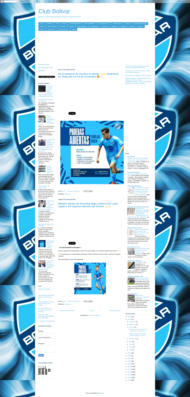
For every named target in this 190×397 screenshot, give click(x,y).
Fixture (42, 26)
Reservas (140, 26)
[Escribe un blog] (86, 191)
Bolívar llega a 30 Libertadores (43, 186)
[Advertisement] (95, 48)
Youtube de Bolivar (44, 289)
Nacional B (131, 156)
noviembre (132, 324)
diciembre (132, 321)
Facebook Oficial (43, 64)
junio (131, 344)
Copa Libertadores (89, 23)
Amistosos (49, 23)
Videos (74, 29)
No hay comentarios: (74, 191)
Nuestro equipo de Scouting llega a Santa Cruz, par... (137, 334)
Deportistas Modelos (135, 261)
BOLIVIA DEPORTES (134, 186)
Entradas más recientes (67, 310)
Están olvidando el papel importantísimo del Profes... (46, 303)
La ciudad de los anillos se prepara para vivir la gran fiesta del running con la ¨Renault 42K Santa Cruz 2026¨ (142, 191)
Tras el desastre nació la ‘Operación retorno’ (50, 169)
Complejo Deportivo (75, 23)
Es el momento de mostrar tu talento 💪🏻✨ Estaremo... (138, 330)
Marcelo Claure (133, 294)
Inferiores (105, 26)
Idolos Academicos (82, 26)
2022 (129, 356)
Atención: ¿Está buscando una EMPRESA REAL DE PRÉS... (46, 316)
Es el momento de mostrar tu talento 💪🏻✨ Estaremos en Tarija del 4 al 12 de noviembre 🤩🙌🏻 (88, 75)
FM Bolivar (41, 70)
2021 (129, 358)
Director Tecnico (117, 23)
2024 (129, 319)
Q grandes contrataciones (46, 321)
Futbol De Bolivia (133, 172)
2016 (129, 372)
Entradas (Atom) (94, 315)
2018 (129, 366)
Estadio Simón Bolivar (140, 23)
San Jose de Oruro (134, 247)
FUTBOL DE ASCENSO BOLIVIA (138, 207)
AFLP (41, 23)
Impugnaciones (95, 26)
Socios (42, 29)
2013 (129, 380)
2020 (129, 361)
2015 (129, 374)
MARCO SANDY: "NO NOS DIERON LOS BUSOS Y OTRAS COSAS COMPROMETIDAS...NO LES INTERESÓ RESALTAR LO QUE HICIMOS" (138, 81)
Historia (71, 26)
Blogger (101, 393)
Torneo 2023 (51, 29)
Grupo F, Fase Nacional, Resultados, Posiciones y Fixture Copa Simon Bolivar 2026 (138, 159)
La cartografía (139, 262)
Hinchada (63, 26)
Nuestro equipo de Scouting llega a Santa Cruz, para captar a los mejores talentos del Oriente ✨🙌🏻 (88, 205)
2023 (129, 353)
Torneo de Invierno (63, 29)
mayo (131, 347)
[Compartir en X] (88, 191)
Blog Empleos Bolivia (135, 227)
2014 (129, 377)
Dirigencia (128, 23)
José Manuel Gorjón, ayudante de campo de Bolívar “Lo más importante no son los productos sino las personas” (46, 145)
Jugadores (114, 26)
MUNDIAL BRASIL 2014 (135, 276)
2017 (129, 369)
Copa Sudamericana (103, 23)
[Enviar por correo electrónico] (84, 191)
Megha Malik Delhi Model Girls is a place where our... (46, 297)
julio (130, 341)
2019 (129, 364)
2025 (129, 316)
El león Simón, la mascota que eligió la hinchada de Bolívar (46, 120)
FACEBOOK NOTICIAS (45, 67)
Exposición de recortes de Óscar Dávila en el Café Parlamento (137, 71)
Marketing (123, 26)
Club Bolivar (54, 11)
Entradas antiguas (115, 310)
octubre (131, 327)
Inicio (91, 310)
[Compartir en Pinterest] (92, 191)
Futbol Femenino (52, 26)
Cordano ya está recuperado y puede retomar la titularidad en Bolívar (137, 67)
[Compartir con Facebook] (90, 191)
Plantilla (132, 26)
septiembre (133, 339)
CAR (57, 23)
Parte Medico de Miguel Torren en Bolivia (138, 75)
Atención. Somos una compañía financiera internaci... (45, 309)
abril (130, 349)
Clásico (64, 23)
